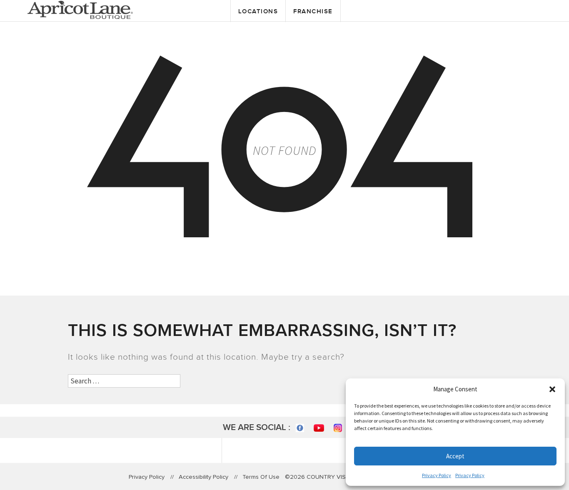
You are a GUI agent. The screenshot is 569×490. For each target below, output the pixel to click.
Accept (455, 456)
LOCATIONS (258, 11)
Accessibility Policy (203, 476)
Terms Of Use (261, 476)
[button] (552, 389)
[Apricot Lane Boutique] (80, 9)
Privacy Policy (436, 475)
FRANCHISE (313, 11)
